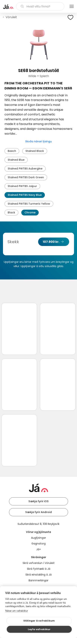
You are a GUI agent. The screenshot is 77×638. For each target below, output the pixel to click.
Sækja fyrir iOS (38, 501)
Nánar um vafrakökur (16, 610)
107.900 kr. (51, 242)
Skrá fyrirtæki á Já (38, 569)
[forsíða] (8, 6)
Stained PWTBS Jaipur (22, 186)
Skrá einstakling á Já (38, 574)
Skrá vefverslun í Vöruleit (39, 563)
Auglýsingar (38, 538)
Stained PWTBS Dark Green (26, 177)
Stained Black (34, 151)
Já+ (38, 549)
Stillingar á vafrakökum (39, 620)
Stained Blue (16, 160)
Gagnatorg (38, 543)
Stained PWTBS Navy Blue (25, 195)
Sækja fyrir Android (38, 512)
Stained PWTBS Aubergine (25, 168)
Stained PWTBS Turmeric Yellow (29, 204)
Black (11, 212)
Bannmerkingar (38, 580)
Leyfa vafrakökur (39, 629)
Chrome (30, 212)
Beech (12, 151)
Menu (71, 6)
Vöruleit (11, 17)
